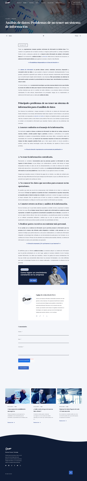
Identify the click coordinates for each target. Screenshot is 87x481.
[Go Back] (43, 36)
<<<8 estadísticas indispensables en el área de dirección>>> (43, 62)
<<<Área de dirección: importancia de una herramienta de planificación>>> (43, 149)
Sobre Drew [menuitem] (58, 2)
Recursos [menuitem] (43, 2)
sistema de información (27, 69)
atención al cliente (39, 116)
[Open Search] (69, 2)
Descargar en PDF (23, 45)
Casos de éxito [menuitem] (50, 2)
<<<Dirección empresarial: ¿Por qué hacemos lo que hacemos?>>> (43, 243)
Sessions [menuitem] (37, 2)
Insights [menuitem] (24, 2)
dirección (45, 56)
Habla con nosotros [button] (77, 2)
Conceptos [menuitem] (31, 2)
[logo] (8, 449)
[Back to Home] (7, 3)
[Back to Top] (71, 472)
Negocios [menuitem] (19, 2)
